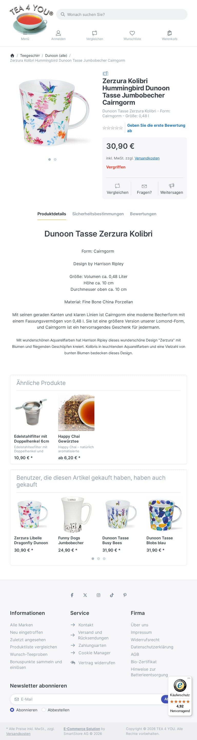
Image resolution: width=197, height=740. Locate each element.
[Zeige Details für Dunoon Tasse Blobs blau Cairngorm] (164, 515)
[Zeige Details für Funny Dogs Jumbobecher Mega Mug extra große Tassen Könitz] (76, 515)
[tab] (51, 213)
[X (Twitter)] (85, 595)
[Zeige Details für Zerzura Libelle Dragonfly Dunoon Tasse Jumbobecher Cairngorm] (32, 515)
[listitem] (52, 113)
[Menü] (189, 679)
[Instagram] (98, 595)
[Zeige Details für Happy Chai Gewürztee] (76, 413)
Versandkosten (147, 158)
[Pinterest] (125, 595)
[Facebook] (72, 595)
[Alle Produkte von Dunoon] (105, 73)
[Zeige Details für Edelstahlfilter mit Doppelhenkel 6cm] (32, 413)
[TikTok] (111, 595)
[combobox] (122, 14)
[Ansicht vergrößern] (52, 113)
